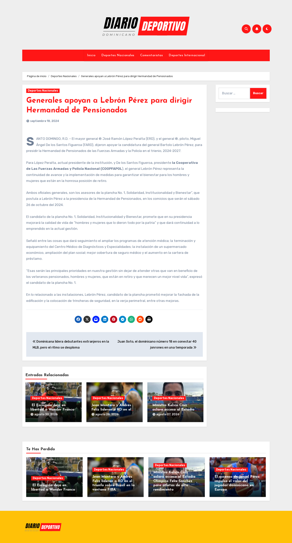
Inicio (91, 55)
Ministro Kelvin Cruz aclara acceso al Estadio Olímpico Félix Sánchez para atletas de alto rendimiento (174, 481)
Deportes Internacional (187, 55)
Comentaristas (151, 55)
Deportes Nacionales (117, 55)
